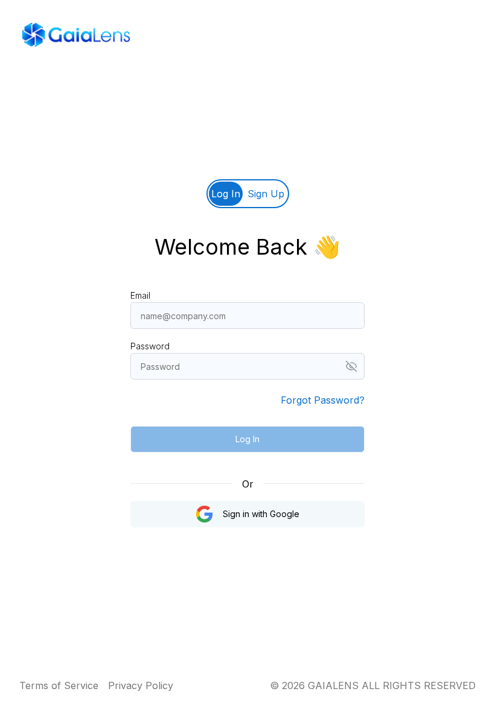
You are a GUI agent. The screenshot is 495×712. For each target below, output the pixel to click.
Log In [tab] (225, 194)
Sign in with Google (261, 514)
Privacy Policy (140, 685)
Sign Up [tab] (266, 194)
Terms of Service (58, 685)
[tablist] (248, 194)
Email (140, 295)
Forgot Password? (323, 400)
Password (150, 346)
